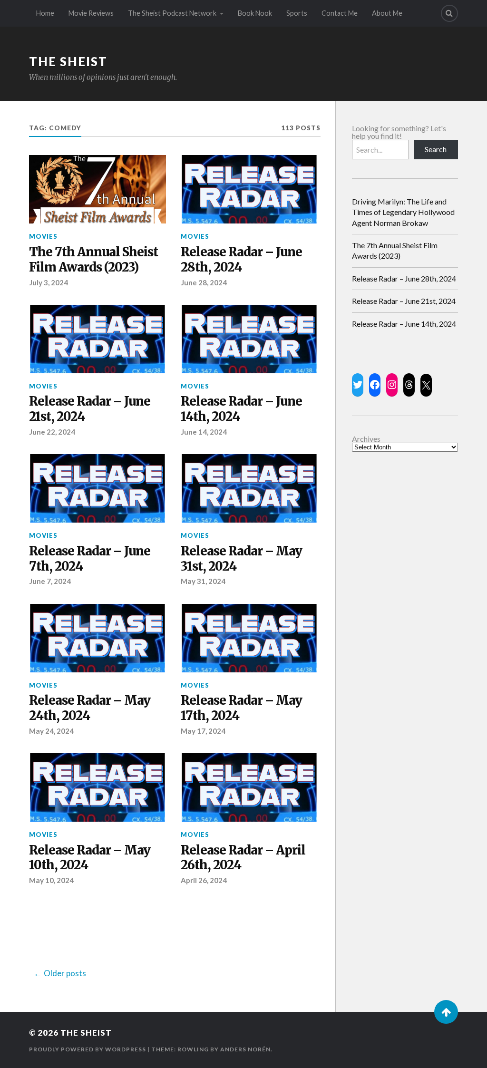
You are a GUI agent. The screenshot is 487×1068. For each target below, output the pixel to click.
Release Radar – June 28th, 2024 (241, 260)
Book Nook (255, 13)
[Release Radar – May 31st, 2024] (249, 488)
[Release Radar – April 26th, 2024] (249, 787)
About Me (387, 13)
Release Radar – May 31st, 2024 (241, 559)
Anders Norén (245, 1049)
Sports (296, 13)
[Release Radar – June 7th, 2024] (97, 488)
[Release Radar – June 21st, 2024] (97, 339)
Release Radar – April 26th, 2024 (243, 858)
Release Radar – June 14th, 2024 (241, 409)
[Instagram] (392, 384)
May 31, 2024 (203, 581)
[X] (426, 385)
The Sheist (68, 61)
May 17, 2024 (203, 731)
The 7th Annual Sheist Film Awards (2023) (93, 260)
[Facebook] (374, 384)
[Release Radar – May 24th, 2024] (97, 638)
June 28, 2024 (204, 282)
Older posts (65, 973)
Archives (366, 439)
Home (45, 13)
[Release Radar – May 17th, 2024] (249, 638)
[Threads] (409, 384)
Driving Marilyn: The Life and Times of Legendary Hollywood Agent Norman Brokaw (403, 212)
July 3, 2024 (48, 282)
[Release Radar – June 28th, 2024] (249, 189)
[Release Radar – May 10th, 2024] (97, 787)
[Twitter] (357, 384)
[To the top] (446, 1012)
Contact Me (339, 13)
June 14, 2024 (204, 431)
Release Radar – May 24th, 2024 (89, 708)
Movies (43, 236)
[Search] (449, 13)
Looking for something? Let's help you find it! (399, 132)
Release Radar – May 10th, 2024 (89, 858)
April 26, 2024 (204, 880)
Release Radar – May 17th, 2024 (241, 708)
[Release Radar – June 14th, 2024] (249, 339)
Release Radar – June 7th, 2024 (89, 559)
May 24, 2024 (51, 731)
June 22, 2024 (52, 431)
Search (436, 149)
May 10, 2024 (51, 880)
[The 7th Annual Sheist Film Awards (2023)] (97, 189)
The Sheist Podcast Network (172, 13)
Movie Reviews (91, 13)
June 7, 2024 (50, 581)
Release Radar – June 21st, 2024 (89, 409)
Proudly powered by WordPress (87, 1049)
